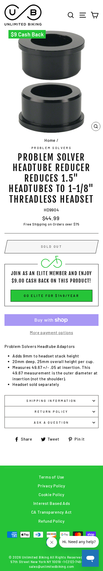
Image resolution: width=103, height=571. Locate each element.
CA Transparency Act (51, 512)
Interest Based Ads (51, 503)
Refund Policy (51, 521)
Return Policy (51, 411)
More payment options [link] (51, 332)
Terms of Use (51, 477)
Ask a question (51, 422)
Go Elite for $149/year (51, 295)
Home (49, 140)
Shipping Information (51, 400)
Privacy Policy (51, 485)
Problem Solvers (51, 148)
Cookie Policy (51, 494)
